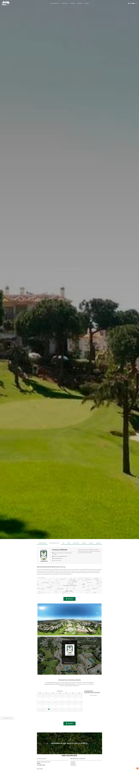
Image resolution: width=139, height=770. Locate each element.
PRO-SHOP (91, 543)
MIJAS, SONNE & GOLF (54, 3)
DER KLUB (84, 543)
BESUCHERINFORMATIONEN (54, 543)
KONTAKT (87, 3)
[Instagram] (130, 3)
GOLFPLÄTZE (64, 3)
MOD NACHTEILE (76, 543)
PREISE (68, 543)
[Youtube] (133, 3)
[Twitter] (131, 3)
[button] (69, 599)
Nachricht (79, 3)
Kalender (72, 3)
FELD (63, 543)
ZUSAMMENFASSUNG (42, 543)
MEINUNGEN (98, 543)
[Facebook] (128, 3)
